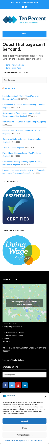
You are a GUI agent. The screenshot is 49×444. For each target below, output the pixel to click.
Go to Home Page (13, 68)
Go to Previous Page (15, 65)
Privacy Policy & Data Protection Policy (29, 440)
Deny (24, 428)
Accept (24, 421)
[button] (45, 396)
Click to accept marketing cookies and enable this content (24, 303)
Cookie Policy (10, 440)
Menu (24, 34)
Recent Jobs (11, 89)
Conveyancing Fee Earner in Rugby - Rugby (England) (24, 122)
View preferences (24, 435)
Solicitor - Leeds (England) (13, 147)
